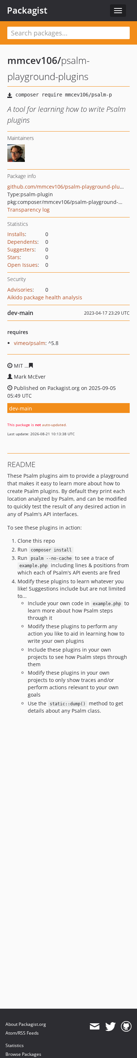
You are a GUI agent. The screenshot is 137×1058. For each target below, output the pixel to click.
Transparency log (28, 209)
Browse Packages (23, 1054)
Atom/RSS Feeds (22, 1033)
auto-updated (54, 424)
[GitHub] (126, 1026)
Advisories (20, 289)
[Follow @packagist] (110, 1026)
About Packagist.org (25, 1024)
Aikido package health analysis (44, 297)
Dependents (22, 241)
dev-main (20, 408)
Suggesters (20, 249)
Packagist (27, 10)
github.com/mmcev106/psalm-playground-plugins (68, 186)
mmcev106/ (34, 60)
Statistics (14, 1045)
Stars (13, 257)
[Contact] (94, 1026)
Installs (16, 234)
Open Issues (22, 264)
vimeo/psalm (29, 343)
